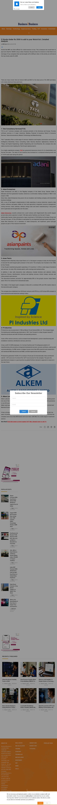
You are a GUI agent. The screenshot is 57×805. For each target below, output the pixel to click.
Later (31, 7)
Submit (24, 411)
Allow (39, 7)
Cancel (33, 411)
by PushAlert (17, 8)
